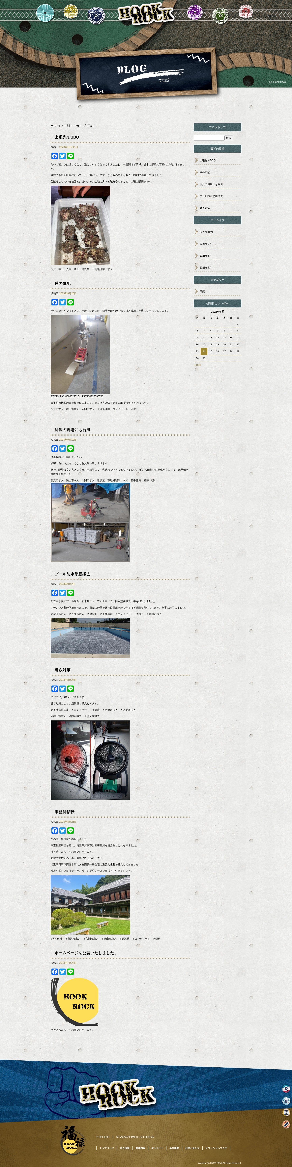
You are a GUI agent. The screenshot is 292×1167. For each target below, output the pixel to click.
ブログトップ (217, 127)
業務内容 (96, 14)
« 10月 (197, 365)
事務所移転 (64, 812)
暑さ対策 (63, 670)
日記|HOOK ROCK (277, 82)
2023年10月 (206, 231)
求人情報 (71, 14)
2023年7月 (206, 267)
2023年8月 (206, 255)
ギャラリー (195, 14)
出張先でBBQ (67, 137)
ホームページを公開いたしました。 (86, 953)
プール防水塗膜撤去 (72, 574)
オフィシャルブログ (216, 1148)
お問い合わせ (246, 14)
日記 (202, 291)
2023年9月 (206, 243)
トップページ (45, 14)
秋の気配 (63, 283)
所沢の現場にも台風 (74, 430)
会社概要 (220, 14)
